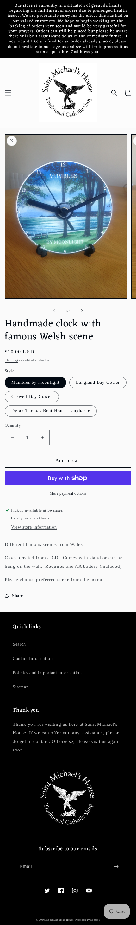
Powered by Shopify (87, 919)
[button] (8, 93)
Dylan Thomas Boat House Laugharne (50, 411)
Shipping (11, 360)
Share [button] (17, 595)
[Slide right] (82, 311)
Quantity (13, 425)
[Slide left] (54, 311)
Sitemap (20, 687)
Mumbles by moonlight (35, 382)
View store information (34, 527)
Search (19, 644)
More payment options (68, 493)
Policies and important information (47, 672)
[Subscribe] (116, 866)
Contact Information (33, 658)
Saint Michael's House (60, 919)
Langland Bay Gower (98, 382)
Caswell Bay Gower (31, 396)
